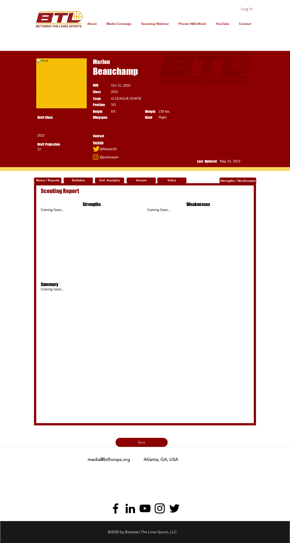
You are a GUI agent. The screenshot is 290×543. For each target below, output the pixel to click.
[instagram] (160, 508)
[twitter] (174, 508)
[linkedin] (130, 508)
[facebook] (115, 508)
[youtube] (145, 508)
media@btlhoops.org (109, 459)
